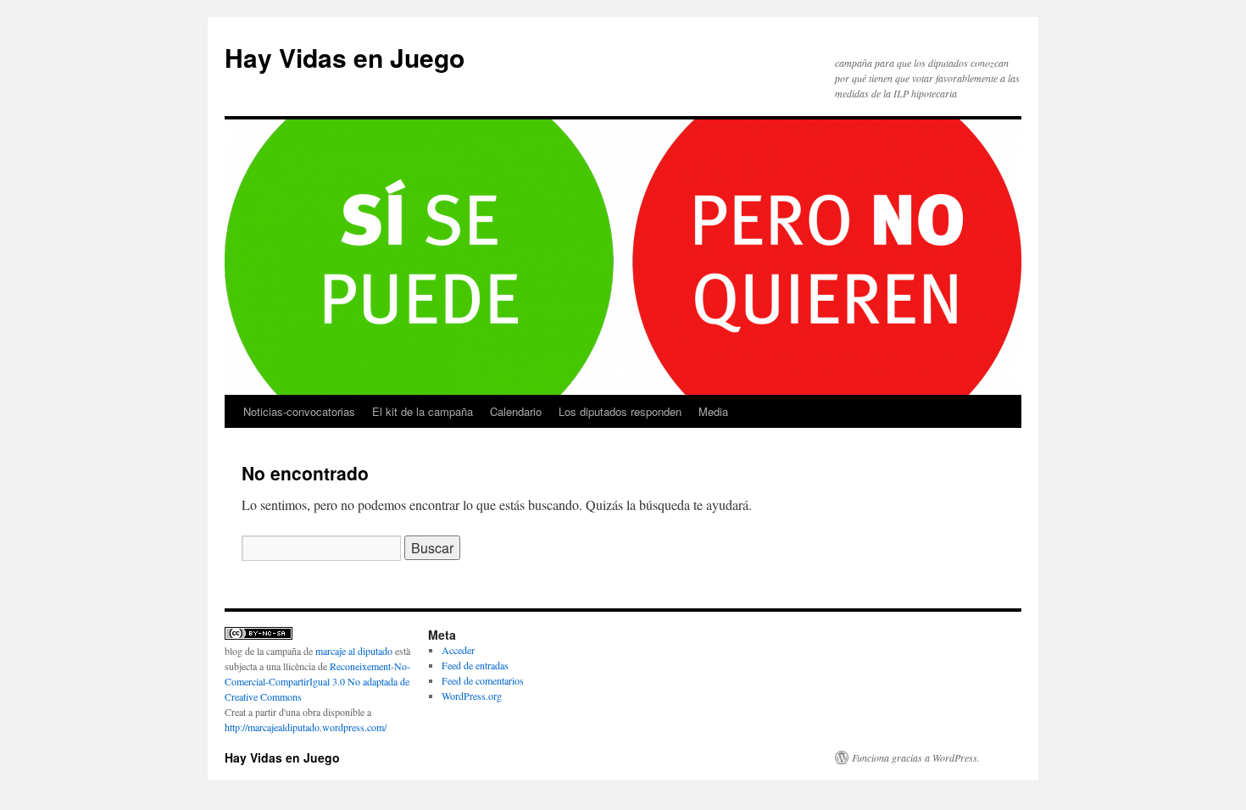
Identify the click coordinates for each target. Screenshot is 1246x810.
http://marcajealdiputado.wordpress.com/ (306, 727)
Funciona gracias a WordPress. (916, 757)
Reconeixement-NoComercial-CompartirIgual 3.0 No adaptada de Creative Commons (317, 681)
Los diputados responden (620, 411)
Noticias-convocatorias (299, 411)
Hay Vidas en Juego (344, 57)
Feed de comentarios (483, 680)
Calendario (516, 411)
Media (713, 411)
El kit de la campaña (422, 411)
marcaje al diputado (355, 650)
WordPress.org (472, 695)
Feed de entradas (475, 665)
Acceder (458, 650)
